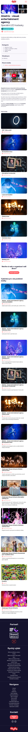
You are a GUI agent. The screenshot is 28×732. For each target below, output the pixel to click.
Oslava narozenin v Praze (14, 669)
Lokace (14, 688)
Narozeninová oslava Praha (14, 665)
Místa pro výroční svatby (14, 664)
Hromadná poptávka (14, 703)
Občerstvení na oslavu (14, 667)
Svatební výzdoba (14, 678)
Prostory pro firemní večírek (14, 670)
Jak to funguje (14, 696)
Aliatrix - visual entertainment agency (13, 65)
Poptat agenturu (14, 272)
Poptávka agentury (14, 701)
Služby (14, 690)
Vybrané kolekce (14, 695)
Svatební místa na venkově (14, 677)
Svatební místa (14, 675)
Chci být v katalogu (14, 705)
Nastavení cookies (14, 706)
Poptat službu (8, 29)
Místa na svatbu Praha (14, 659)
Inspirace (14, 691)
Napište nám (14, 717)
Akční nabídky (14, 693)
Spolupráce (14, 700)
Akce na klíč (14, 698)
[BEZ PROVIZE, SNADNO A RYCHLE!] (14, 1)
